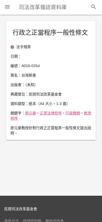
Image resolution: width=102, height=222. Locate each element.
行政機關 (72, 113)
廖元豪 (30, 113)
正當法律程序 (51, 113)
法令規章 (23, 47)
